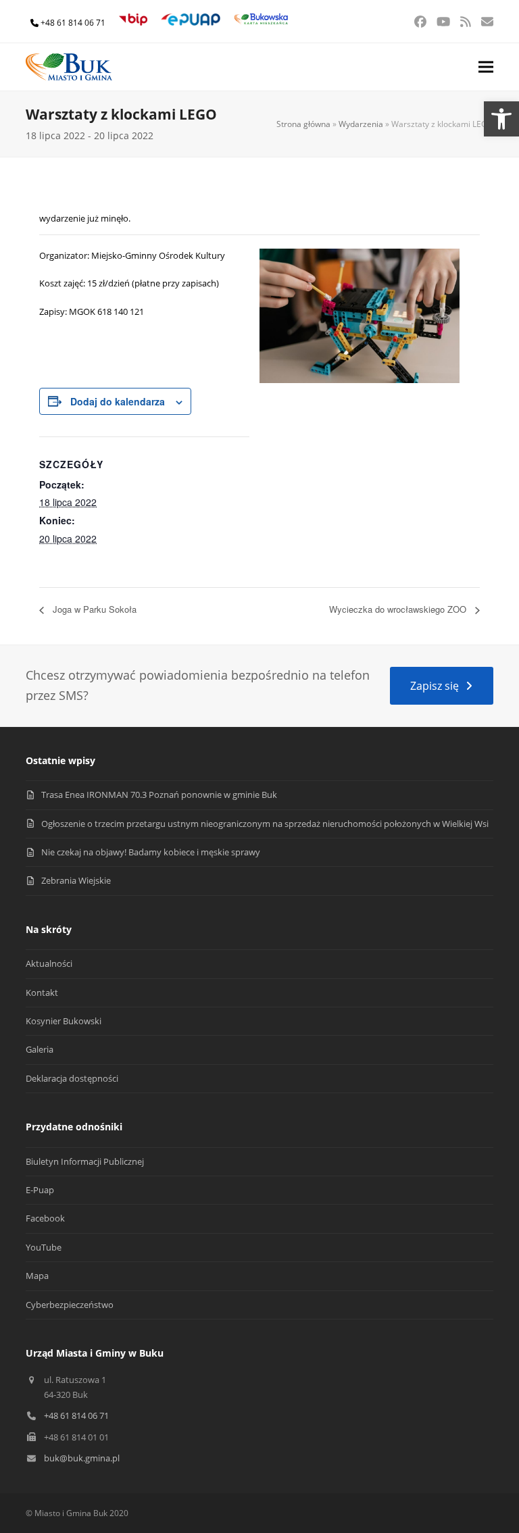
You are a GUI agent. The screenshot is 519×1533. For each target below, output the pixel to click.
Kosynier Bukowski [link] (63, 1021)
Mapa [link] (37, 1276)
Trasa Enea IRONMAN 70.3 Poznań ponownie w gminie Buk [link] (159, 794)
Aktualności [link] (49, 963)
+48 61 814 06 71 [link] (73, 22)
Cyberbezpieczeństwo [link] (70, 1305)
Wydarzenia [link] (361, 124)
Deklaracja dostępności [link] (72, 1078)
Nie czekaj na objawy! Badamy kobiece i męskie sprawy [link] (150, 852)
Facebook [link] (45, 1218)
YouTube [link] (43, 1247)
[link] (501, 118)
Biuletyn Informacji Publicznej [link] (85, 1161)
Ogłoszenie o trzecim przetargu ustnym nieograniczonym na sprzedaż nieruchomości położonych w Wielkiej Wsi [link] (265, 824)
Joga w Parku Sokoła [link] (93, 609)
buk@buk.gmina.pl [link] (82, 1458)
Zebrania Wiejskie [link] (76, 880)
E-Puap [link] (40, 1190)
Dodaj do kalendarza (117, 401)
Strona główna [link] (303, 124)
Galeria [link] (39, 1049)
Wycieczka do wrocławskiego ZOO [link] (399, 609)
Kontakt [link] (42, 992)
